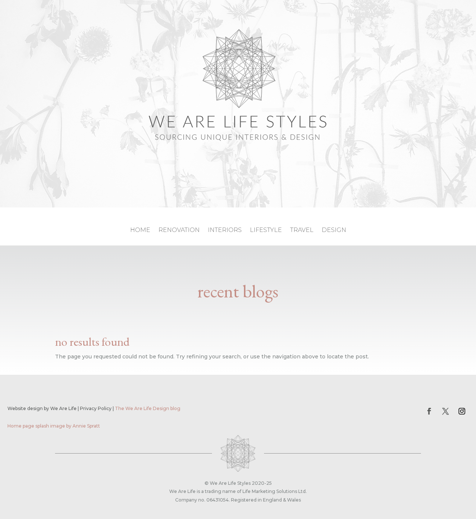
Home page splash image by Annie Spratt (53, 426)
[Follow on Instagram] (462, 411)
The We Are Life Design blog (147, 408)
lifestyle (266, 230)
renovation (179, 230)
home (140, 230)
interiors (225, 230)
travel (301, 230)
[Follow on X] (445, 411)
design (334, 230)
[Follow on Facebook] (429, 411)
